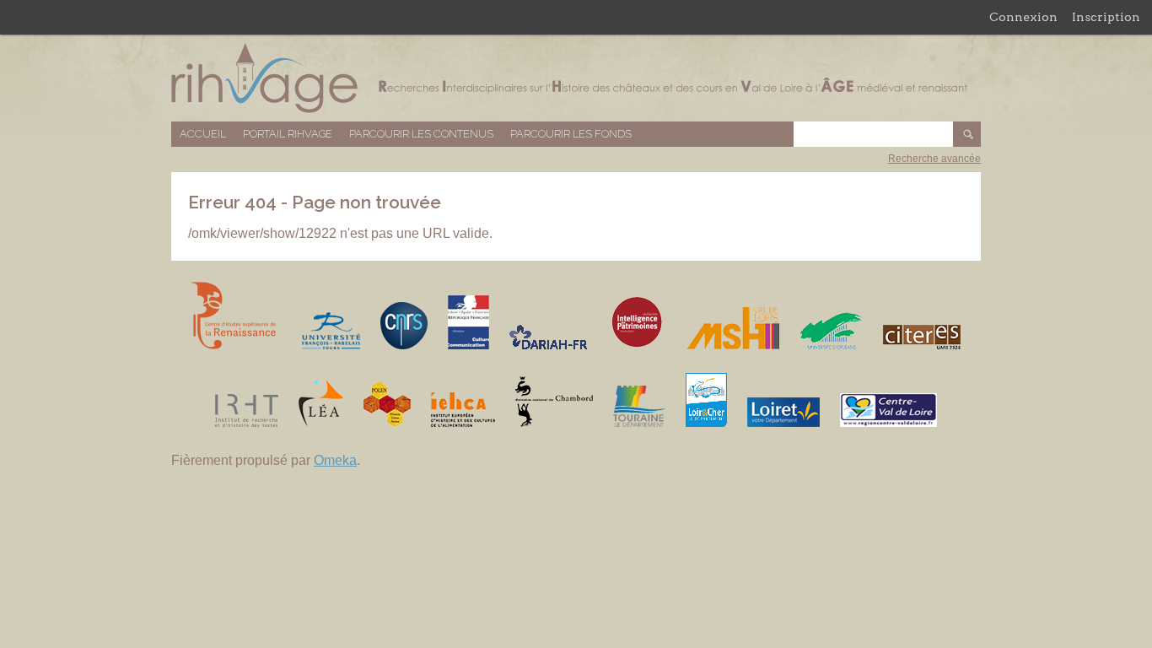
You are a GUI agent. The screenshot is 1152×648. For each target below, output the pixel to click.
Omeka (335, 460)
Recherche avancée (934, 159)
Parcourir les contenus (421, 133)
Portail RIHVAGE (287, 133)
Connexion (1023, 17)
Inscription (1106, 17)
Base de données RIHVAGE (576, 78)
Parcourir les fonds (571, 133)
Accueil (203, 133)
